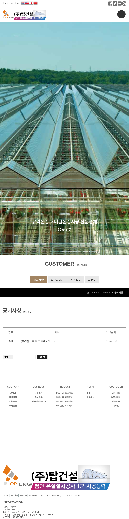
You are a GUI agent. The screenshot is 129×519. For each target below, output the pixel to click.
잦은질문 (76, 280)
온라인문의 (67, 495)
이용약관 (23, 495)
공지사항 (39, 280)
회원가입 (14, 495)
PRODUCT (64, 386)
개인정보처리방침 (35, 495)
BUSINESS (39, 386)
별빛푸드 (90, 397)
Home (5, 3)
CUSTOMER (116, 386)
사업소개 (39, 393)
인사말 (13, 393)
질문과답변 (57, 280)
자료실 (92, 280)
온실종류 (39, 397)
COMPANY (13, 386)
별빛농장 (90, 393)
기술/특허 (13, 401)
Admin (77, 495)
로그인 (6, 495)
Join (17, 3)
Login (11, 3)
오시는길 (13, 405)
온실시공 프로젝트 (64, 393)
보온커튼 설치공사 (64, 397)
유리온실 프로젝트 (64, 401)
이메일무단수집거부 (53, 495)
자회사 (90, 386)
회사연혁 (13, 397)
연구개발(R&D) (39, 401)
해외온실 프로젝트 (64, 405)
